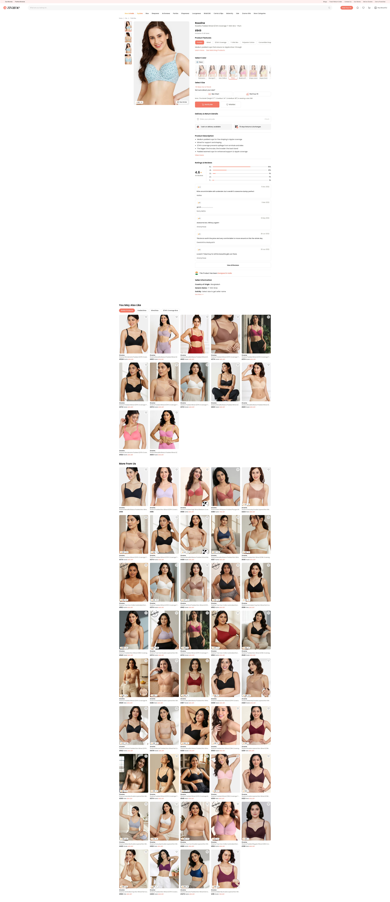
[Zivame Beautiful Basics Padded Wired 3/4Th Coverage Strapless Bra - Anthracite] (225, 382)
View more (199, 155)
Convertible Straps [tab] (265, 42)
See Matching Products (215, 50)
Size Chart (215, 94)
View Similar (183, 102)
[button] (329, 8)
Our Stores (357, 1)
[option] (128, 26)
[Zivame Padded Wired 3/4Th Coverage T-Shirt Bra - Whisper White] (195, 382)
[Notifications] (357, 8)
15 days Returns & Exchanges (250, 127)
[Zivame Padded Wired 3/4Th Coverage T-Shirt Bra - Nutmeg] (225, 334)
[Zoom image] (161, 63)
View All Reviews (233, 265)
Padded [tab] (199, 42)
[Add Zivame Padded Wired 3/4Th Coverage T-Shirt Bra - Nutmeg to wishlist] (237, 317)
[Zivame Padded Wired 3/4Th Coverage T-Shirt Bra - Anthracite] (133, 382)
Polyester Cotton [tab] (248, 42)
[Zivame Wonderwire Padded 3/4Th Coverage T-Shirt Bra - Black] (133, 334)
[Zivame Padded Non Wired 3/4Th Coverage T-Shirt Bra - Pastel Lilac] (164, 486)
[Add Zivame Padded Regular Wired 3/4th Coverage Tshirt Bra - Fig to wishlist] (268, 804)
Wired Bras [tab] (154, 310)
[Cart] (369, 8)
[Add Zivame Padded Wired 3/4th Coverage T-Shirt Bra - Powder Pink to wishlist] (237, 756)
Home (120, 18)
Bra (126, 18)
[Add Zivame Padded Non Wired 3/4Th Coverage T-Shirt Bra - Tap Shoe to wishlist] (237, 660)
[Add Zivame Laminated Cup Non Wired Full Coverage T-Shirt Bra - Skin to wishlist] (146, 851)
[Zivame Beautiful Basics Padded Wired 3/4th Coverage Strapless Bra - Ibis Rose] (164, 429)
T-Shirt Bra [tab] (234, 42)
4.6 (139, 102)
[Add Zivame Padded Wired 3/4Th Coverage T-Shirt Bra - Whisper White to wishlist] (207, 364)
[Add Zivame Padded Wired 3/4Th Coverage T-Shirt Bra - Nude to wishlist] (176, 364)
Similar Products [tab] (127, 310)
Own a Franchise (380, 1)
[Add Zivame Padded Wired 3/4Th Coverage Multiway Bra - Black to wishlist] (207, 756)
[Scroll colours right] (268, 72)
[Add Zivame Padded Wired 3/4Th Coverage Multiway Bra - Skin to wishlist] (146, 660)
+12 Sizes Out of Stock (203, 87)
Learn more (199, 50)
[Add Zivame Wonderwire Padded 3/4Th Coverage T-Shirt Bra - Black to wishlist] (146, 317)
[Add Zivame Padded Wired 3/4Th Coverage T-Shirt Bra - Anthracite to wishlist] (146, 364)
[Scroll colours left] (197, 72)
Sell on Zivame (367, 1)
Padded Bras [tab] (142, 310)
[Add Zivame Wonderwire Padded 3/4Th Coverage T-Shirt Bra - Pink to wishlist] (146, 412)
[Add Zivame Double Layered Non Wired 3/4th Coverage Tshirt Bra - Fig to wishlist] (268, 756)
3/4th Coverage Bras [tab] (170, 310)
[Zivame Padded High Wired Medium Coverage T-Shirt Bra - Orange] (195, 486)
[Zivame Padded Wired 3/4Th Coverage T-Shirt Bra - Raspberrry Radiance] (256, 334)
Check (267, 119)
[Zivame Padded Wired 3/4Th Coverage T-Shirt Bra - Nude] (164, 382)
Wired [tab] (209, 42)
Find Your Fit (254, 94)
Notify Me (209, 104)
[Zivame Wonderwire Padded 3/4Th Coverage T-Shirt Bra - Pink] (133, 429)
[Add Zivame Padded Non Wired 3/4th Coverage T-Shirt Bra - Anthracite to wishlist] (268, 613)
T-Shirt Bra (133, 18)
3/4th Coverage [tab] (220, 42)
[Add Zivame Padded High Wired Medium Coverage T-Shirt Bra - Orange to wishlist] (207, 469)
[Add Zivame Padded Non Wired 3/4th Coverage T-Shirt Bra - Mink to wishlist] (237, 708)
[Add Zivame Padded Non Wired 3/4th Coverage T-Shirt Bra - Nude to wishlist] (146, 613)
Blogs (325, 1)
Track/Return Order (335, 1)
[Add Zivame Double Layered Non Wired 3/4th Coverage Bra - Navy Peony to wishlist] (268, 899)
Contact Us (347, 1)
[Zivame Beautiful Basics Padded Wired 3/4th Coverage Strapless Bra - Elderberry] (164, 334)
